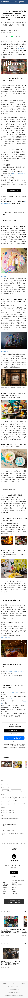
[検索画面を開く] (26, 2)
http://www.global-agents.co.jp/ (18, 880)
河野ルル (14, 173)
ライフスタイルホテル (20, 797)
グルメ (16, 800)
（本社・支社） (11, 810)
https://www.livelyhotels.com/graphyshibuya (10, 818)
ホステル (10, 797)
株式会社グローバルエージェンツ (15, 671)
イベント (4, 783)
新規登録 (22, 1)
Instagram (7, 637)
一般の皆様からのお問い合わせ (14, 992)
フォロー (14, 872)
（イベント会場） (12, 812)
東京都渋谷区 (4, 810)
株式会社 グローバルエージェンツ (14, 865)
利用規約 (23, 983)
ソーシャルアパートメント (12, 692)
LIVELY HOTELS (21, 48)
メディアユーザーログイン (14, 730)
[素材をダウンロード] (16, 36)
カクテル (18, 804)
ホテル (4, 797)
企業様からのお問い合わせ (14, 989)
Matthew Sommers (12, 175)
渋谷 (24, 804)
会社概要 (5, 983)
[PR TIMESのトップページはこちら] (6, 1)
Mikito (5, 175)
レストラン (5, 804)
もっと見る (24, 911)
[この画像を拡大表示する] (6, 764)
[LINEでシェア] (12, 36)
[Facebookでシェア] (9, 36)
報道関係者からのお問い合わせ (14, 986)
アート (10, 800)
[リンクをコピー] (19, 36)
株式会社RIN (21, 173)
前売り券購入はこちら (14, 190)
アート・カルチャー (16, 790)
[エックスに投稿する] (6, 36)
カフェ (11, 804)
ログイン (17, 1)
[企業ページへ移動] (14, 858)
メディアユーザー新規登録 (14, 738)
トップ (3, 843)
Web (2, 637)
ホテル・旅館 (5, 790)
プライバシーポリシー (14, 983)
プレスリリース (10, 843)
